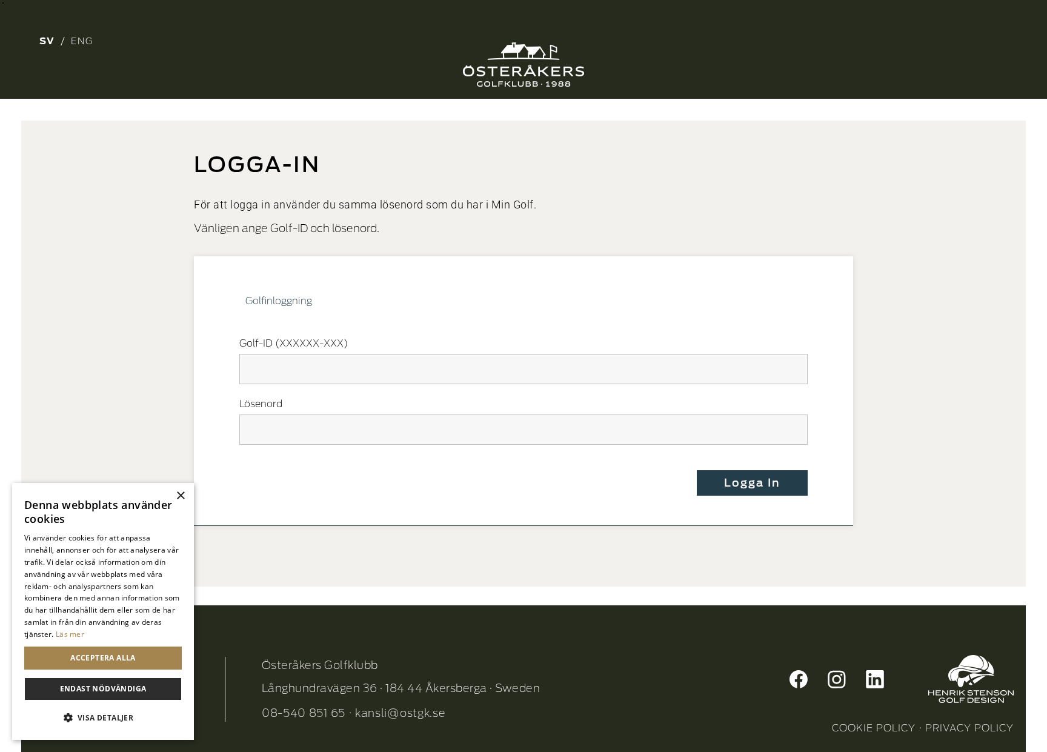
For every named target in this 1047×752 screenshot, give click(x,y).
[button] (103, 718)
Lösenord (260, 404)
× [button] (180, 496)
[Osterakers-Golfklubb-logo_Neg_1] (523, 64)
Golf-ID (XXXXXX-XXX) (293, 343)
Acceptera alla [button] (103, 658)
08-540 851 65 (303, 713)
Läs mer (70, 634)
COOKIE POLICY (874, 728)
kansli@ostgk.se (400, 713)
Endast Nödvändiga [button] (103, 689)
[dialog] (103, 611)
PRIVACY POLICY (969, 728)
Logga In (752, 482)
